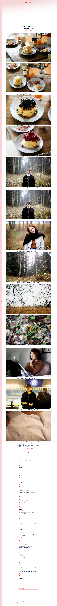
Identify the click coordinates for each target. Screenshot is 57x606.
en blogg (28, 3)
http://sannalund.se (25, 544)
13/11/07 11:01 (20, 565)
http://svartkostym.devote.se (26, 458)
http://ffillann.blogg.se (26, 555)
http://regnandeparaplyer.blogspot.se (28, 490)
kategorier (1, 301)
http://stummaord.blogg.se (26, 500)
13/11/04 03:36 (21, 510)
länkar (1, 311)
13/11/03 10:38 (21, 500)
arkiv (1, 307)
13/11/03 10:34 (21, 490)
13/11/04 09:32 (21, 555)
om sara (1, 295)
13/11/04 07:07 (21, 544)
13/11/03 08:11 (21, 458)
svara (19, 462)
